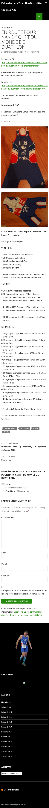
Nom (4, 552)
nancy (6, 432)
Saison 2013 (6, 727)
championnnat (10, 428)
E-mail (5, 564)
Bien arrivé (9, 458)
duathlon (24, 428)
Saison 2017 (6, 746)
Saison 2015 (6, 736)
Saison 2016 (6, 741)
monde (36, 428)
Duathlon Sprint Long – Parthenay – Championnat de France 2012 (23, 446)
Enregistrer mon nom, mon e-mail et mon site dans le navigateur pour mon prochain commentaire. (24, 592)
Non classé (6, 702)
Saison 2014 (6, 732)
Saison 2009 (6, 707)
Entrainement (11, 790)
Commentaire (7, 517)
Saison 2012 (6, 27)
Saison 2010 (6, 712)
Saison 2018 (6, 751)
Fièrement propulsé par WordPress (14, 805)
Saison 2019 (6, 756)
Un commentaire (31, 52)
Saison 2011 (6, 717)
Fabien (20, 52)
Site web (5, 575)
